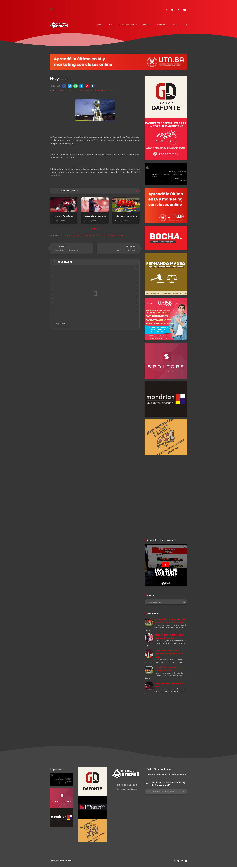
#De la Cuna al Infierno (91, 235)
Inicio (98, 24)
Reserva (145, 24)
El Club (109, 24)
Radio (174, 24)
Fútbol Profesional (127, 24)
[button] (64, 86)
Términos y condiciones (127, 789)
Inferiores (161, 24)
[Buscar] (186, 24)
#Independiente (109, 235)
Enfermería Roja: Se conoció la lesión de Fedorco (74, 216)
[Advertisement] (166, 472)
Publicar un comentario (103, 90)
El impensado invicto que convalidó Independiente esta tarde (169, 653)
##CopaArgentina (71, 235)
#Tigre (120, 235)
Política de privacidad (126, 785)
